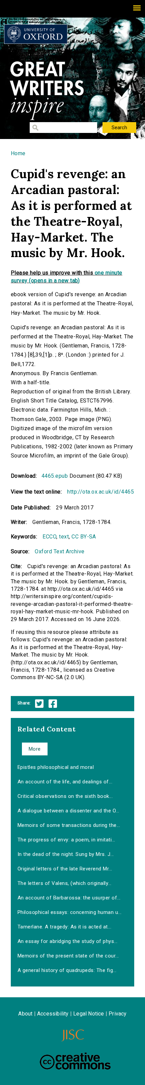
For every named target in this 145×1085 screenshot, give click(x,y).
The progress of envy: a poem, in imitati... (66, 840)
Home (18, 153)
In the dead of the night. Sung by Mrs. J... (66, 854)
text (64, 536)
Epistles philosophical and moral (56, 767)
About (25, 1013)
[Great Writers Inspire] (35, 34)
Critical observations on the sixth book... (65, 796)
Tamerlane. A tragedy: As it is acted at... (64, 927)
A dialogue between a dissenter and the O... (68, 811)
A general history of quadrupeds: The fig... (67, 970)
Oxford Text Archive (59, 551)
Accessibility (53, 1013)
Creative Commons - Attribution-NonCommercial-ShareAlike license (75, 1061)
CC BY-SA (83, 536)
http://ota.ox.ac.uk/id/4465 (100, 492)
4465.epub (54, 476)
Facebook (53, 703)
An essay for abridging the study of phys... (68, 941)
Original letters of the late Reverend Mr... (65, 869)
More (35, 749)
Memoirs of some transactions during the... (69, 825)
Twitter (39, 703)
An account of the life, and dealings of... (65, 782)
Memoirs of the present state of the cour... (68, 956)
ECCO (49, 536)
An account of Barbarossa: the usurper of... (69, 898)
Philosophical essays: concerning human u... (70, 912)
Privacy (117, 1013)
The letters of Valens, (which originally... (65, 883)
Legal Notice (88, 1013)
